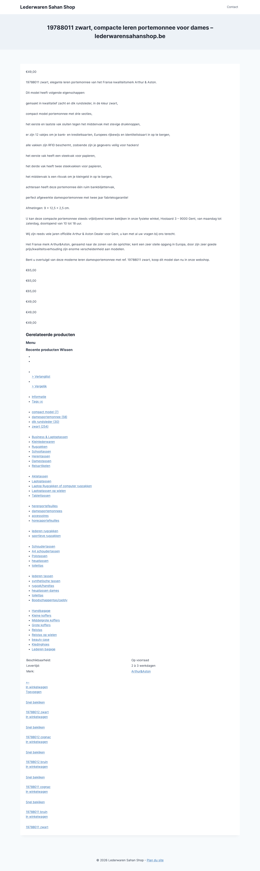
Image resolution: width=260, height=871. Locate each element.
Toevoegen (34, 692)
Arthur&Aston (141, 671)
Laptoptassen (41, 481)
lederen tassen (42, 576)
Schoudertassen (43, 546)
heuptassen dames (45, 590)
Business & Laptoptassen (50, 437)
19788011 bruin (36, 812)
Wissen (66, 350)
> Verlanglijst (41, 376)
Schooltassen (41, 451)
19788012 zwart (37, 712)
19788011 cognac (38, 787)
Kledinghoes (40, 644)
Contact (232, 7)
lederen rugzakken (45, 531)
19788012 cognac (38, 737)
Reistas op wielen (44, 635)
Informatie (39, 396)
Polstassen (39, 556)
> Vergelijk (39, 386)
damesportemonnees (47, 511)
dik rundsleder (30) (45, 421)
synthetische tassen (46, 581)
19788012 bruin (37, 762)
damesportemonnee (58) (49, 417)
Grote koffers (41, 625)
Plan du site (155, 860)
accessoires (40, 516)
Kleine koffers (41, 615)
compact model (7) (45, 412)
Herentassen (41, 456)
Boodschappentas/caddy (49, 600)
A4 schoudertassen (46, 551)
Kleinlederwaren (43, 441)
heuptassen (40, 561)
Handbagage (41, 610)
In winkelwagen (37, 687)
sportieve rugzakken (46, 536)
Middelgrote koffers (46, 620)
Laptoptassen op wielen (49, 491)
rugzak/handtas (43, 586)
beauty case (40, 639)
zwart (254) (40, 426)
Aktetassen (40, 476)
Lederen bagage (43, 649)
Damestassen (41, 461)
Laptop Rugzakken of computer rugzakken (62, 486)
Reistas (37, 630)
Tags (37, 401)
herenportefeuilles (45, 506)
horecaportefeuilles (45, 520)
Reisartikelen (41, 466)
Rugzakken (39, 446)
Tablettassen (41, 495)
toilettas (37, 565)
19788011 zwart (37, 827)
